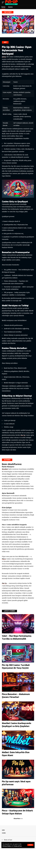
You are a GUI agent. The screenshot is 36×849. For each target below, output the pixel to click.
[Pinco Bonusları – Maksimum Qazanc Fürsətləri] (18, 682)
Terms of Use (18, 846)
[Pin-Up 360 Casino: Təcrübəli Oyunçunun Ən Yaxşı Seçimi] (18, 653)
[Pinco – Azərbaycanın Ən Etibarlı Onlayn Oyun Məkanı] (18, 798)
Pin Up (23, 435)
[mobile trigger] (3, 2)
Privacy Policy (7, 846)
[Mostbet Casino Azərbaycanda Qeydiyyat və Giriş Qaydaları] (18, 711)
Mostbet (5, 469)
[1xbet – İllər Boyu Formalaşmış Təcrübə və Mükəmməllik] (18, 623)
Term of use (8, 840)
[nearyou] (11, 2)
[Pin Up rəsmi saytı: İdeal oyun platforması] (18, 769)
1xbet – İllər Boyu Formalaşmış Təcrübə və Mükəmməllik (16, 637)
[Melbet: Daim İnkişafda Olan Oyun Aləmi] (18, 740)
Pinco (4, 559)
